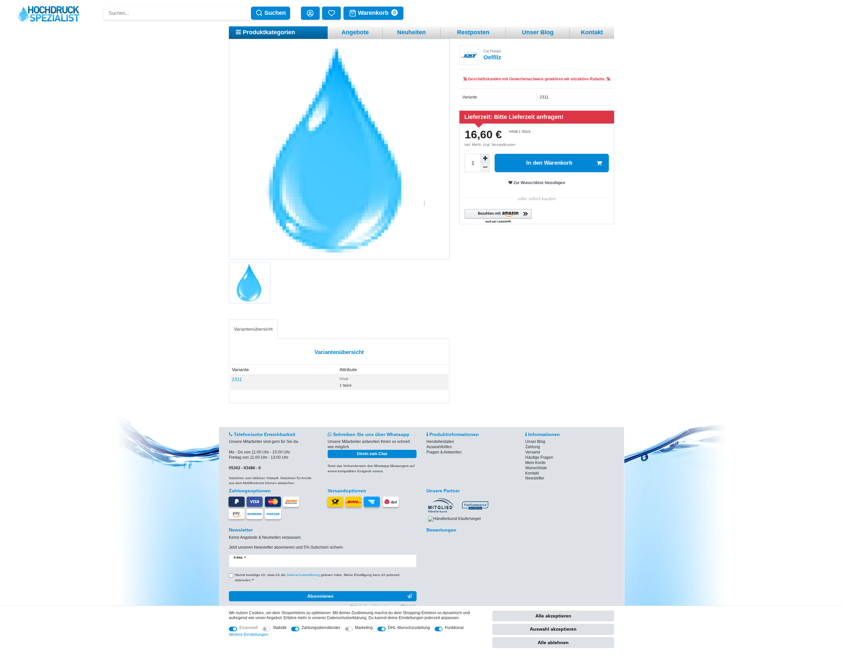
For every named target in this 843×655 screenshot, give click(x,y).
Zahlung (532, 447)
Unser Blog (538, 32)
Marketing (364, 627)
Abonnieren (320, 596)
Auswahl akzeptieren (553, 629)
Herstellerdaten (440, 441)
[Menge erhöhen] (485, 158)
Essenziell (248, 627)
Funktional (454, 627)
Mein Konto (535, 462)
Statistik (279, 627)
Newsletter (534, 478)
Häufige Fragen (539, 457)
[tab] (253, 329)
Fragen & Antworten (444, 452)
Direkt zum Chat (372, 453)
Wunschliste (536, 468)
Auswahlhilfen (439, 447)
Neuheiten (411, 32)
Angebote (355, 32)
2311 (237, 379)
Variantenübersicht (253, 329)
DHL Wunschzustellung (409, 627)
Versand (532, 452)
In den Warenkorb (549, 163)
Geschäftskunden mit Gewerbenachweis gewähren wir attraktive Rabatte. (537, 79)
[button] (498, 216)
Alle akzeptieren (553, 615)
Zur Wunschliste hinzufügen (538, 182)
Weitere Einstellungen (248, 634)
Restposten (473, 32)
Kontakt (592, 32)
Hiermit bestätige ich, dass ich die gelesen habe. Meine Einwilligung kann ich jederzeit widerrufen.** (317, 577)
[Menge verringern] (485, 167)
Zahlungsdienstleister (321, 627)
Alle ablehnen (553, 642)
